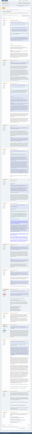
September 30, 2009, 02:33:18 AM (13, 179)
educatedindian (6, 289)
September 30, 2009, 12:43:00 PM (13, 244)
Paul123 (5, 20)
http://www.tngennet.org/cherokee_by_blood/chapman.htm (18, 405)
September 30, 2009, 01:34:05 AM (13, 125)
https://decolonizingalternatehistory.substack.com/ (16, 306)
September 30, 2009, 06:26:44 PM (13, 313)
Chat (18, 5)
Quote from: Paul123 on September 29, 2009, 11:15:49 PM (18, 24)
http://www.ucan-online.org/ (14, 422)
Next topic (28, 15)
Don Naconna (6, 313)
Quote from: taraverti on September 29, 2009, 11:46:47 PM (18, 22)
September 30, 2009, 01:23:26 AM (13, 60)
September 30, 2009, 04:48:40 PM (13, 289)
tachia (5, 339)
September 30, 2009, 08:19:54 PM (13, 412)
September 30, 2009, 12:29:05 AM (13, 20)
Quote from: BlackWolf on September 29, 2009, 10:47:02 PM (19, 27)
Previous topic (24, 15)
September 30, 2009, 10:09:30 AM (13, 203)
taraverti (5, 83)
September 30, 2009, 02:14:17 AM (13, 149)
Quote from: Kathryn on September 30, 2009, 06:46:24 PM (17, 341)
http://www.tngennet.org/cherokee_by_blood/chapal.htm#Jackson (18, 409)
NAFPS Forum (5, 3)
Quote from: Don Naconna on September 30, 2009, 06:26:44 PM (18, 326)
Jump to (19, 428)
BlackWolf (5, 60)
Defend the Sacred (5, 325)
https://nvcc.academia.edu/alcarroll (14, 307)
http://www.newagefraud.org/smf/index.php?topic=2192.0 (17, 300)
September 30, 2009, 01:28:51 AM (13, 83)
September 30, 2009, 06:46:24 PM (13, 324)
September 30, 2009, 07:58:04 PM (13, 391)
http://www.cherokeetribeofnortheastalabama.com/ (17, 417)
